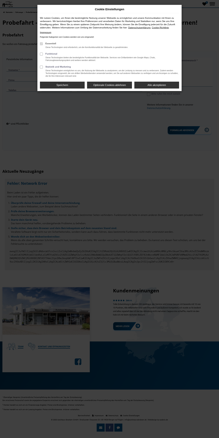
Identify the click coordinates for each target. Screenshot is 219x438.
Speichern (62, 85)
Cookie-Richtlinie (160, 27)
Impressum (45, 32)
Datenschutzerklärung (139, 27)
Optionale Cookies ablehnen (109, 85)
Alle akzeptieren (156, 85)
